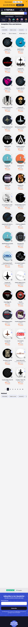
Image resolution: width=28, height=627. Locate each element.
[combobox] (12, 13)
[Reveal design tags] (11, 46)
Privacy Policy (17, 611)
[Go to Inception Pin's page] (7, 81)
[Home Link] (9, 10)
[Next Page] (22, 389)
